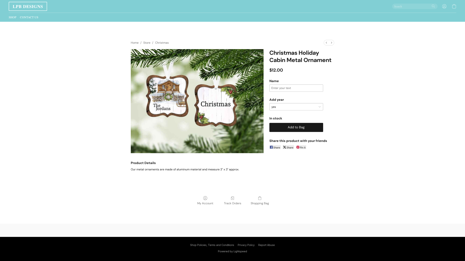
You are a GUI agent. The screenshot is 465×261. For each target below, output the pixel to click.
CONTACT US (29, 17)
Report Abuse (266, 244)
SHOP (12, 17)
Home (135, 43)
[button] (28, 6)
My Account (205, 203)
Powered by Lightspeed (232, 251)
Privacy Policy (246, 244)
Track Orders (232, 203)
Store (146, 43)
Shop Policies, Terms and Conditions (212, 244)
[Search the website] (433, 6)
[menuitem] (326, 42)
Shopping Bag (260, 203)
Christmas (162, 43)
